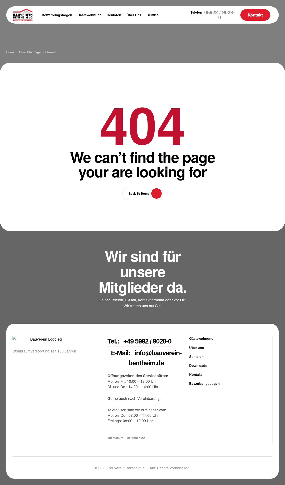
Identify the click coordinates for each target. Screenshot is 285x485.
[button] (219, 15)
